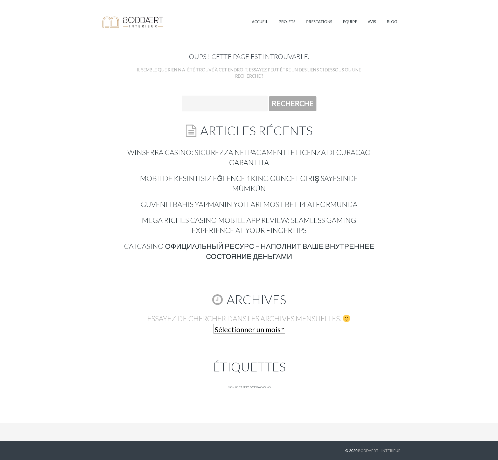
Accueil (260, 21)
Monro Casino (238, 387)
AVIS (372, 21)
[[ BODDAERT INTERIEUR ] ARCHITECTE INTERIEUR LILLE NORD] (133, 22)
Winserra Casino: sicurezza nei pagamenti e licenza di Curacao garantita (249, 157)
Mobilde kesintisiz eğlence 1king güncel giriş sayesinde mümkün (249, 183)
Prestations (319, 21)
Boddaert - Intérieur (379, 450)
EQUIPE (350, 21)
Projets (287, 21)
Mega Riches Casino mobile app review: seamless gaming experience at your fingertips (249, 225)
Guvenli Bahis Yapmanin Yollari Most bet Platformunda (249, 204)
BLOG (392, 21)
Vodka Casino (260, 387)
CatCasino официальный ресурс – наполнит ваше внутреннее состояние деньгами (249, 251)
